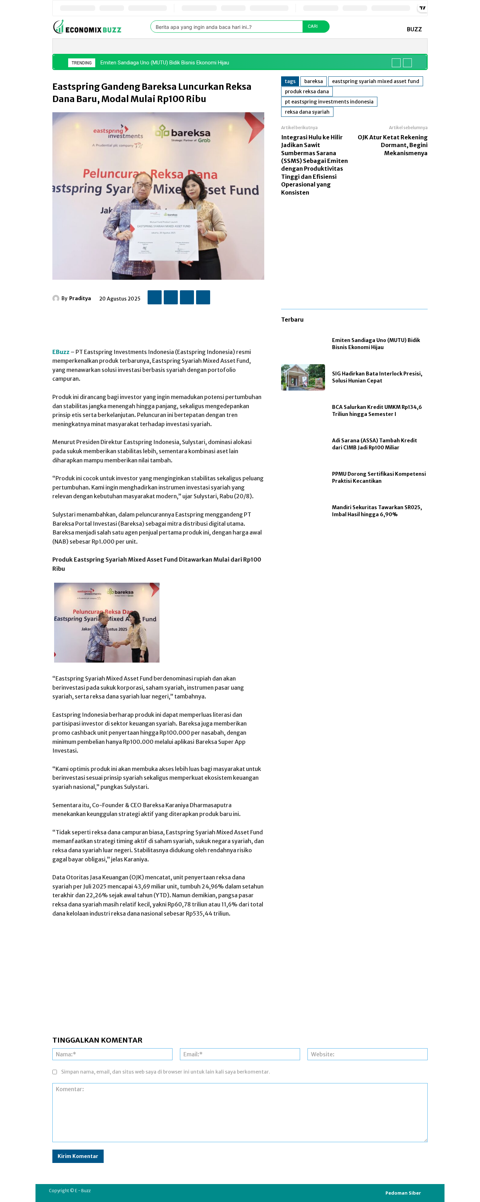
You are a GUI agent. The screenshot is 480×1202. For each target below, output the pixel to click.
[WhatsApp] (203, 297)
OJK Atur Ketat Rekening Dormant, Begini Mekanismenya (393, 145)
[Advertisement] (180, 323)
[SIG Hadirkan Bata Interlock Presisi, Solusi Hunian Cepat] (303, 377)
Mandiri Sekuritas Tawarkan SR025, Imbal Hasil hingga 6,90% (377, 511)
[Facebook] (155, 297)
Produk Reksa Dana (307, 91)
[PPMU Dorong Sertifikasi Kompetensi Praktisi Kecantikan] (303, 477)
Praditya (80, 298)
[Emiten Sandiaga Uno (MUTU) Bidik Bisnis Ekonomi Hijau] (303, 344)
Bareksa (313, 81)
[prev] (396, 62)
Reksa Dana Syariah (307, 112)
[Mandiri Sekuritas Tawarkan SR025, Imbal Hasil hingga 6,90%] (303, 511)
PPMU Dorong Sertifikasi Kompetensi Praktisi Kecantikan (379, 477)
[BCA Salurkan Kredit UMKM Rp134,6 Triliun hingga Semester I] (303, 411)
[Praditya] (56, 298)
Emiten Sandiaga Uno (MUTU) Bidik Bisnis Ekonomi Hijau (164, 62)
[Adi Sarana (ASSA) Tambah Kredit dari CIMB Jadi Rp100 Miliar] (303, 444)
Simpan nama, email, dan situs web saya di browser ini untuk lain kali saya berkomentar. (165, 1072)
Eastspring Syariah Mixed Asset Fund (375, 81)
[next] (407, 62)
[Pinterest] (187, 297)
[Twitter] (171, 297)
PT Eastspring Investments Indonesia (329, 102)
